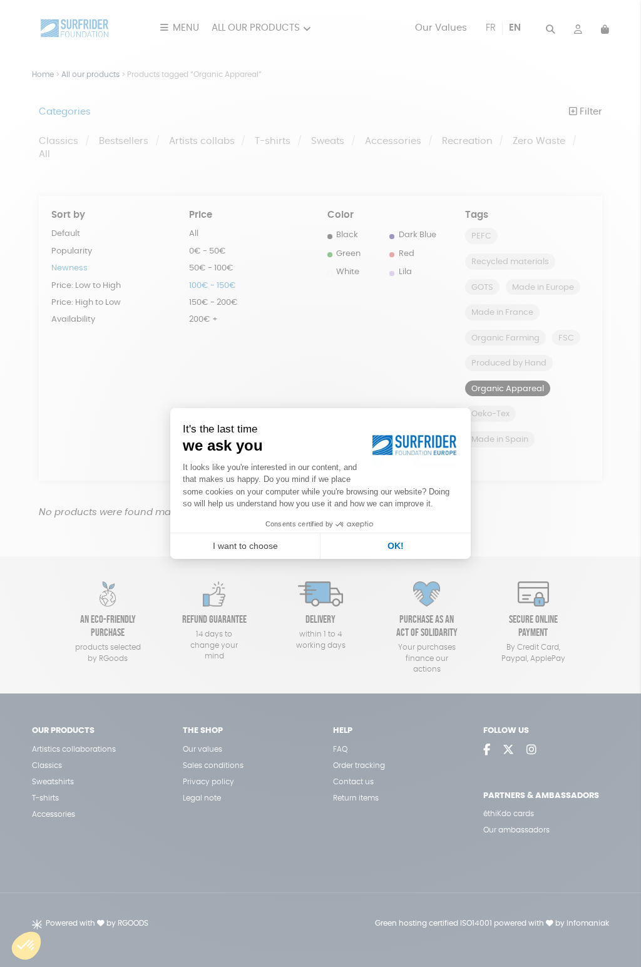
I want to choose (245, 546)
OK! (395, 546)
